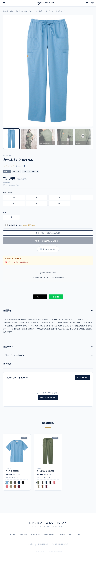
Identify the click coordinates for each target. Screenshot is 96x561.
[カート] (92, 3)
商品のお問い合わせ (42, 277)
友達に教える (59, 277)
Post (40, 296)
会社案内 (30, 544)
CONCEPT (61, 534)
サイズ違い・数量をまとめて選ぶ (48, 233)
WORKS (72, 534)
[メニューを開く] (3, 3)
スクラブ (47, 11)
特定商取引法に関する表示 (60, 544)
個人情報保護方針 (43, 544)
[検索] (87, 3)
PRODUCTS (23, 534)
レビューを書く (82, 377)
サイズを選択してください (48, 241)
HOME (12, 534)
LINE (56, 296)
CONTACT (82, 534)
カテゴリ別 (39, 11)
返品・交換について (49, 272)
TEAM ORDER (49, 534)
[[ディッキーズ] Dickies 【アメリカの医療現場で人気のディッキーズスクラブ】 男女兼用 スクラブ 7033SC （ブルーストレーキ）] (17, 451)
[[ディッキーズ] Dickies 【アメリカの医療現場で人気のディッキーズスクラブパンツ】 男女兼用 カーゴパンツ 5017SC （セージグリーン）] (48, 451)
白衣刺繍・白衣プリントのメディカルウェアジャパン (18, 11)
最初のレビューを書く (48, 397)
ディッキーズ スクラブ (58, 11)
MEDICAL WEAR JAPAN (48, 522)
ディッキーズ (7, 155)
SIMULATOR (35, 534)
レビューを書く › (22, 166)
